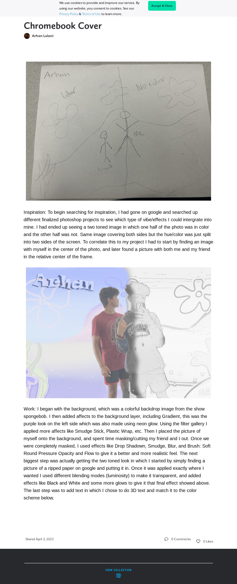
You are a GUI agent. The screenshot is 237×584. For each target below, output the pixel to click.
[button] (166, 539)
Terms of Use (91, 14)
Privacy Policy (68, 14)
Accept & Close (162, 5)
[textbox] (119, 282)
